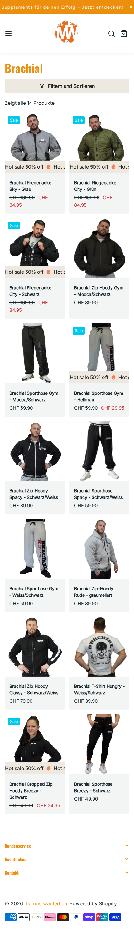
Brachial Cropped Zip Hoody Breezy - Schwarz (31, 790)
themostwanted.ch (45, 903)
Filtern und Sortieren (71, 86)
